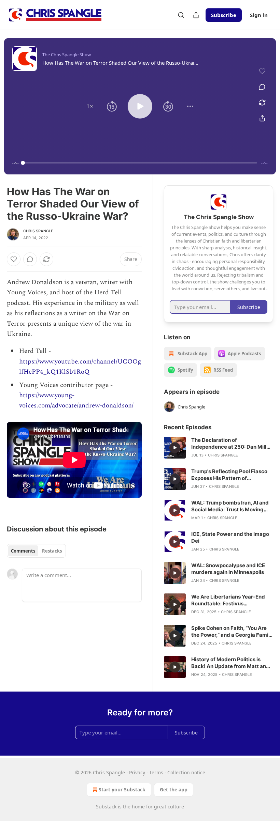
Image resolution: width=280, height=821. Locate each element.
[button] (90, 106)
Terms (156, 772)
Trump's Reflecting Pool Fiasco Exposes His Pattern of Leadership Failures (229, 475)
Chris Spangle (38, 231)
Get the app (173, 789)
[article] (218, 447)
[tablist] (36, 551)
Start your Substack (122, 789)
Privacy (137, 772)
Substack (106, 806)
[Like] (13, 259)
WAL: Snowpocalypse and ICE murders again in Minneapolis (228, 568)
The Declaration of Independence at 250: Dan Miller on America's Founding (231, 443)
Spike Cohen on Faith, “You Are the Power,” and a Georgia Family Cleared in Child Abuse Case (232, 631)
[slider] (140, 162)
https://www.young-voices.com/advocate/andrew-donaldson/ (76, 400)
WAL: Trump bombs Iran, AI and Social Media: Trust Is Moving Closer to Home (230, 506)
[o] (174, 447)
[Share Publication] (196, 15)
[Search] (181, 15)
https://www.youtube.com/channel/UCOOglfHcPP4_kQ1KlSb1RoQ (80, 367)
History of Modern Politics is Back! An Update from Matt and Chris (230, 663)
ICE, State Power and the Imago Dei (230, 537)
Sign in (259, 15)
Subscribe (223, 15)
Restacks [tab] (52, 551)
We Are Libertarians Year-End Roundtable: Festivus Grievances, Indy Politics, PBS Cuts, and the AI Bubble (228, 600)
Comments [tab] (23, 551)
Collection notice (186, 772)
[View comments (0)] (262, 87)
